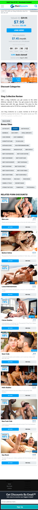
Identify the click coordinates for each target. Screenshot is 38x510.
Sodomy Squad (19, 183)
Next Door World (21, 174)
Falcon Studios (7, 320)
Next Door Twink (7, 174)
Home (9, 484)
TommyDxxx (19, 187)
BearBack (5, 133)
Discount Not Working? (19, 44)
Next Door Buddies (8, 153)
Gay (3, 91)
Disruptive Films (7, 141)
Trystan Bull (31, 187)
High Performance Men (22, 145)
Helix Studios (6, 387)
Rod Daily (17, 179)
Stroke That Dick (7, 187)
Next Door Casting (22, 153)
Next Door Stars (20, 166)
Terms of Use (27, 490)
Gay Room (5, 455)
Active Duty (5, 128)
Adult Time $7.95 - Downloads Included (19, 2)
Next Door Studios (8, 170)
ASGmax (15, 128)
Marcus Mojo (6, 149)
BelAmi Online (7, 253)
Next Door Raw (6, 166)
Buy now (10, 227)
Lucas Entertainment (9, 286)
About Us (27, 484)
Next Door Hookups (8, 162)
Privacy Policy (27, 488)
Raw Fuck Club (7, 421)
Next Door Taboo (22, 170)
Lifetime (9, 488)
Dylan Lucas (19, 141)
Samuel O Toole (7, 183)
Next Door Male (22, 162)
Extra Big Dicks (7, 145)
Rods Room (26, 179)
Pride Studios (6, 179)
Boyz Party (15, 133)
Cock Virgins (6, 137)
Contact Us (27, 486)
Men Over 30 (28, 149)
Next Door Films (21, 158)
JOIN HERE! (19, 30)
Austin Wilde (25, 128)
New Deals (9, 486)
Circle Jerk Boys (26, 133)
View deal (27, 227)
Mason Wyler (18, 149)
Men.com (5, 219)
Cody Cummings (18, 137)
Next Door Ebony (7, 158)
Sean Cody (5, 354)
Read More (6, 121)
